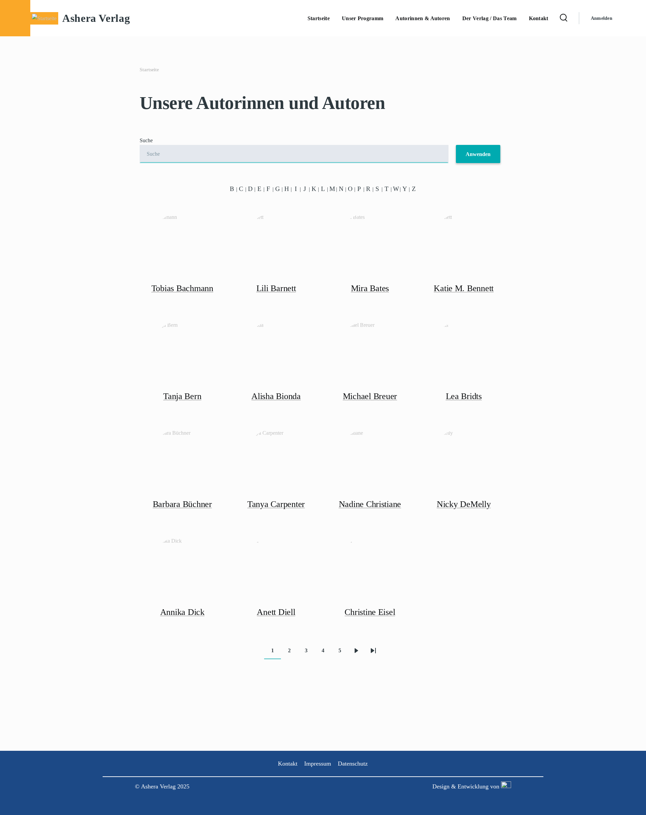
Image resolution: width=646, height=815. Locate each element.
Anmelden (601, 18)
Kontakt (287, 763)
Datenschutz (353, 763)
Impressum (317, 763)
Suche (146, 140)
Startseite (149, 69)
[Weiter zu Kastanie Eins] (505, 786)
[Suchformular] (563, 18)
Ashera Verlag (96, 18)
